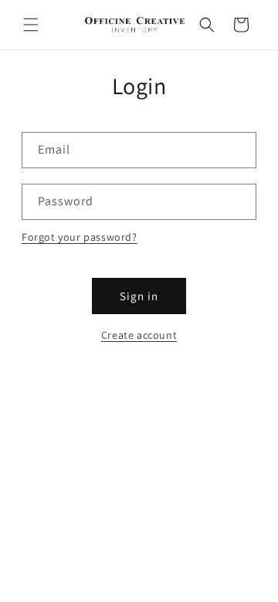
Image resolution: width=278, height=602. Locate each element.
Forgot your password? (79, 237)
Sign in (139, 296)
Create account (139, 335)
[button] (31, 25)
